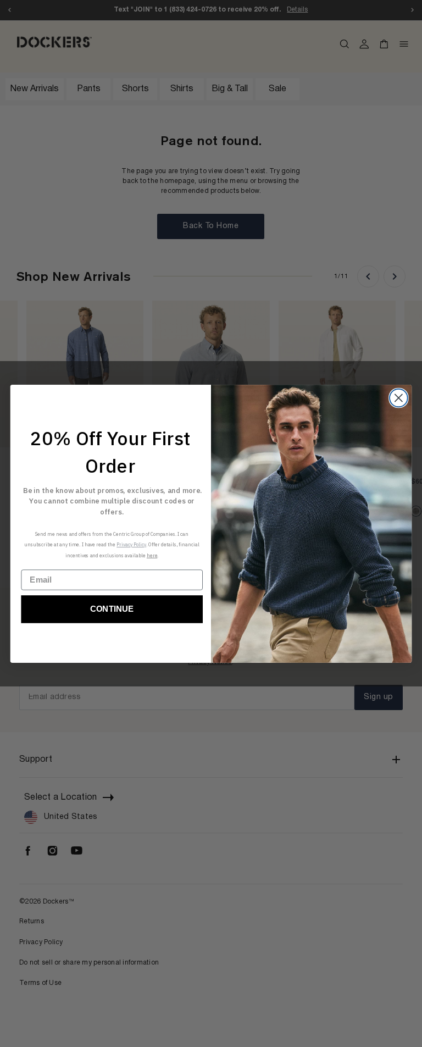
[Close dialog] (399, 398)
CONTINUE (112, 609)
